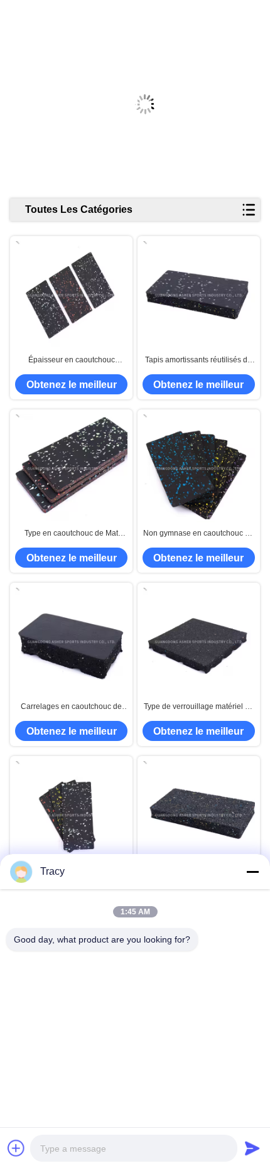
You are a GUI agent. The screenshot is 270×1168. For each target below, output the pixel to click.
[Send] (252, 1148)
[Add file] (16, 1148)
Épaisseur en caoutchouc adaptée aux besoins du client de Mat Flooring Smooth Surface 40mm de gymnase (71, 360)
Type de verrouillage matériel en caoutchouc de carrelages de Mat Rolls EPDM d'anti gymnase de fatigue (199, 707)
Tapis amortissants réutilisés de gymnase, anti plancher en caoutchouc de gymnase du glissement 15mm (198, 360)
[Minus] (252, 871)
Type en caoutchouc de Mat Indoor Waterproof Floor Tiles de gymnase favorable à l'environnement (71, 534)
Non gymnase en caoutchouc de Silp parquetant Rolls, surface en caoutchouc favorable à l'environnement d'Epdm (198, 534)
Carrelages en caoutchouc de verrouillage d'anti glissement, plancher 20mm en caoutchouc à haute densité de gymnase (71, 707)
